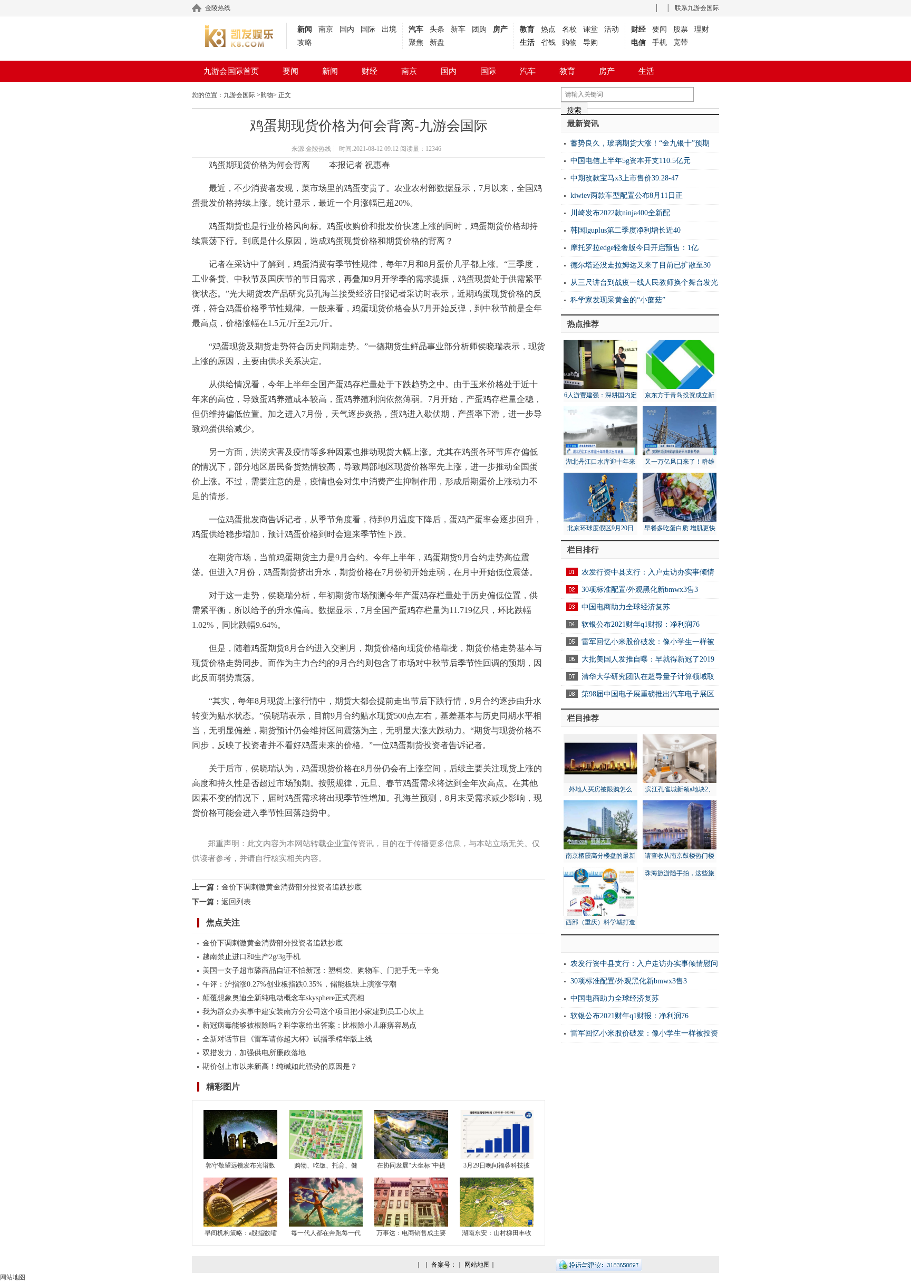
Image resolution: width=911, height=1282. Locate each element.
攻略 (304, 42)
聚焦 (416, 42)
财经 (638, 29)
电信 (638, 42)
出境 (389, 29)
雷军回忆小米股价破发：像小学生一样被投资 (644, 1033)
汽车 (416, 29)
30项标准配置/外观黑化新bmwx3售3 (640, 590)
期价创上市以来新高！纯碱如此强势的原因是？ (279, 1066)
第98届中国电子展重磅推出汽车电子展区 (648, 694)
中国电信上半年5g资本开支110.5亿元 (630, 161)
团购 (479, 29)
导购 (590, 42)
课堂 (590, 29)
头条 (437, 29)
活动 (611, 29)
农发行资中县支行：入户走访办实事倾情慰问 (644, 964)
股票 (680, 29)
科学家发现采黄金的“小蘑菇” (617, 300)
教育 (527, 29)
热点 (548, 29)
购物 (569, 42)
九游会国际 (239, 95)
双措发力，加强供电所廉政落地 (254, 1053)
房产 (500, 29)
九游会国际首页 (231, 71)
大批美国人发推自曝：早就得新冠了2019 (648, 659)
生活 (527, 42)
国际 (368, 29)
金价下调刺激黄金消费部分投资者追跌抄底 (291, 887)
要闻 (659, 29)
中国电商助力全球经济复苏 (626, 607)
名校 (569, 29)
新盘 (437, 42)
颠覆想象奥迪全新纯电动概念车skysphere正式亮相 (283, 998)
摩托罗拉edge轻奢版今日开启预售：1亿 (634, 248)
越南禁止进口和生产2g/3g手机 (251, 957)
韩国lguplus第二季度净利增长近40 (625, 230)
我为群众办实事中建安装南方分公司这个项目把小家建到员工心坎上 (313, 1012)
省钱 (548, 42)
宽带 (680, 42)
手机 (659, 42)
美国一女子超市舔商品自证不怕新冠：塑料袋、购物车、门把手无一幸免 (320, 970)
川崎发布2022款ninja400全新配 (620, 213)
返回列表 (236, 902)
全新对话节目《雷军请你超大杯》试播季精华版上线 (287, 1039)
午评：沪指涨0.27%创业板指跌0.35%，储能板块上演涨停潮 (299, 984)
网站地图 (477, 1264)
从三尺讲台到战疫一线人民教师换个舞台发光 (644, 282)
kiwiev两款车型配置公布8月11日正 (626, 195)
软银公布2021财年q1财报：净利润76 (641, 624)
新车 (458, 29)
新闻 (304, 29)
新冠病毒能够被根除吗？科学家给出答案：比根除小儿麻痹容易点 (309, 1025)
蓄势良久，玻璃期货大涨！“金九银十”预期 (640, 143)
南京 (325, 29)
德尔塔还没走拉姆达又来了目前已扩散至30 (640, 265)
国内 (347, 29)
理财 (701, 29)
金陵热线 (217, 8)
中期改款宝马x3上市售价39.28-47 (624, 178)
